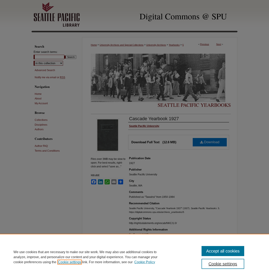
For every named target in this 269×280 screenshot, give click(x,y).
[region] (134, 257)
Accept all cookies (223, 251)
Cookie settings (69, 262)
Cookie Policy (144, 262)
